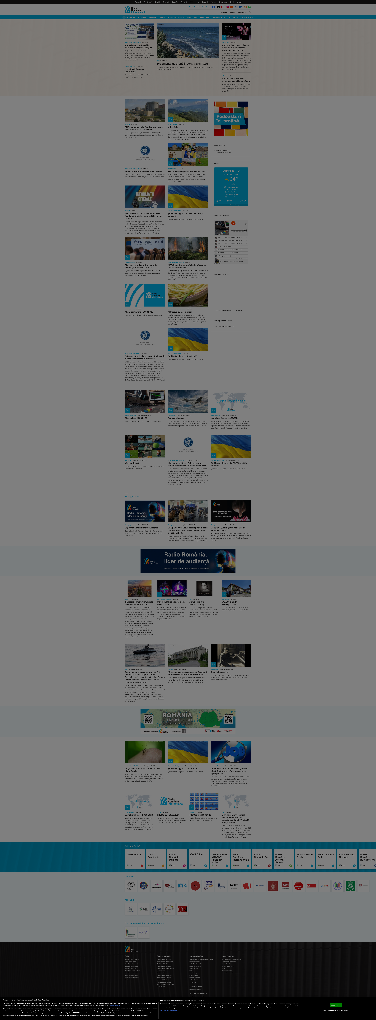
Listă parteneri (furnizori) (168, 1010)
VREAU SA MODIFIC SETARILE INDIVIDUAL (335, 1010)
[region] (188, 1008)
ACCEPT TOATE (336, 1005)
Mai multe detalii (115, 1005)
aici (60, 1013)
